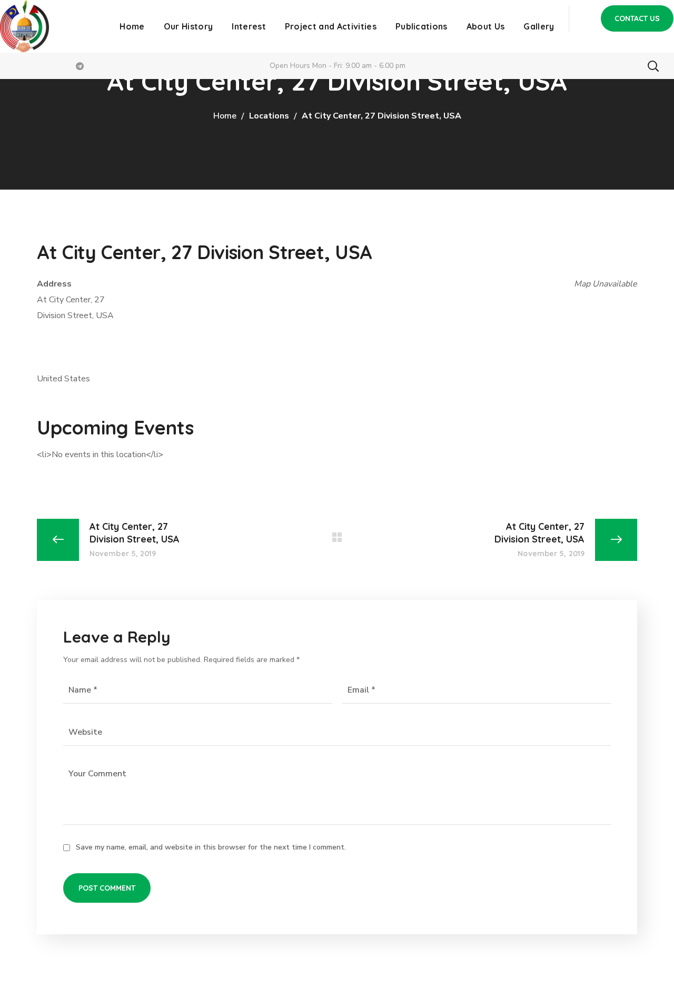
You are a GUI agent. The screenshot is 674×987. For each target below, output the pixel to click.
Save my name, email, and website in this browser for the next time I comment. (211, 847)
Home (224, 116)
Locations (269, 116)
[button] (637, 18)
